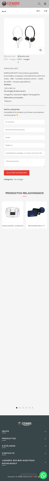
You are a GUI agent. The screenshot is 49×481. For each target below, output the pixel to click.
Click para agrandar (40, 50)
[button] (43, 475)
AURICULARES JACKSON (12, 225)
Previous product (38, 11)
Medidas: (7, 84)
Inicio (5, 431)
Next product (45, 11)
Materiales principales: (13, 97)
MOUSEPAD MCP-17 (36, 225)
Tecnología (18, 179)
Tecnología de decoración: (15, 91)
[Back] (4, 11)
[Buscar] (39, 4)
